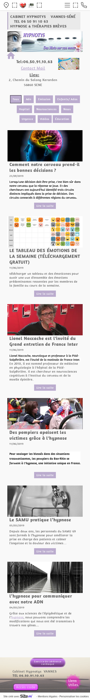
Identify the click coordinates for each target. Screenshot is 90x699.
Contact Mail (33, 68)
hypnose (17, 617)
